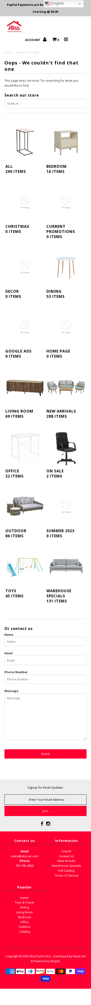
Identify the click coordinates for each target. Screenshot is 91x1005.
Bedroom (24, 917)
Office (24, 922)
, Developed (60, 956)
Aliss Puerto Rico (40, 956)
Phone (25, 861)
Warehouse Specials (66, 866)
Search (66, 851)
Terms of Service (66, 875)
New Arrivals (66, 861)
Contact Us (66, 856)
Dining (24, 907)
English (57, 3)
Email (8, 653)
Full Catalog (66, 870)
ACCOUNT (33, 40)
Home (8, 52)
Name (8, 634)
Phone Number (16, 672)
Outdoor (25, 926)
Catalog (24, 931)
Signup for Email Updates (45, 787)
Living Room (24, 912)
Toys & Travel (24, 902)
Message (11, 691)
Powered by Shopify (47, 961)
